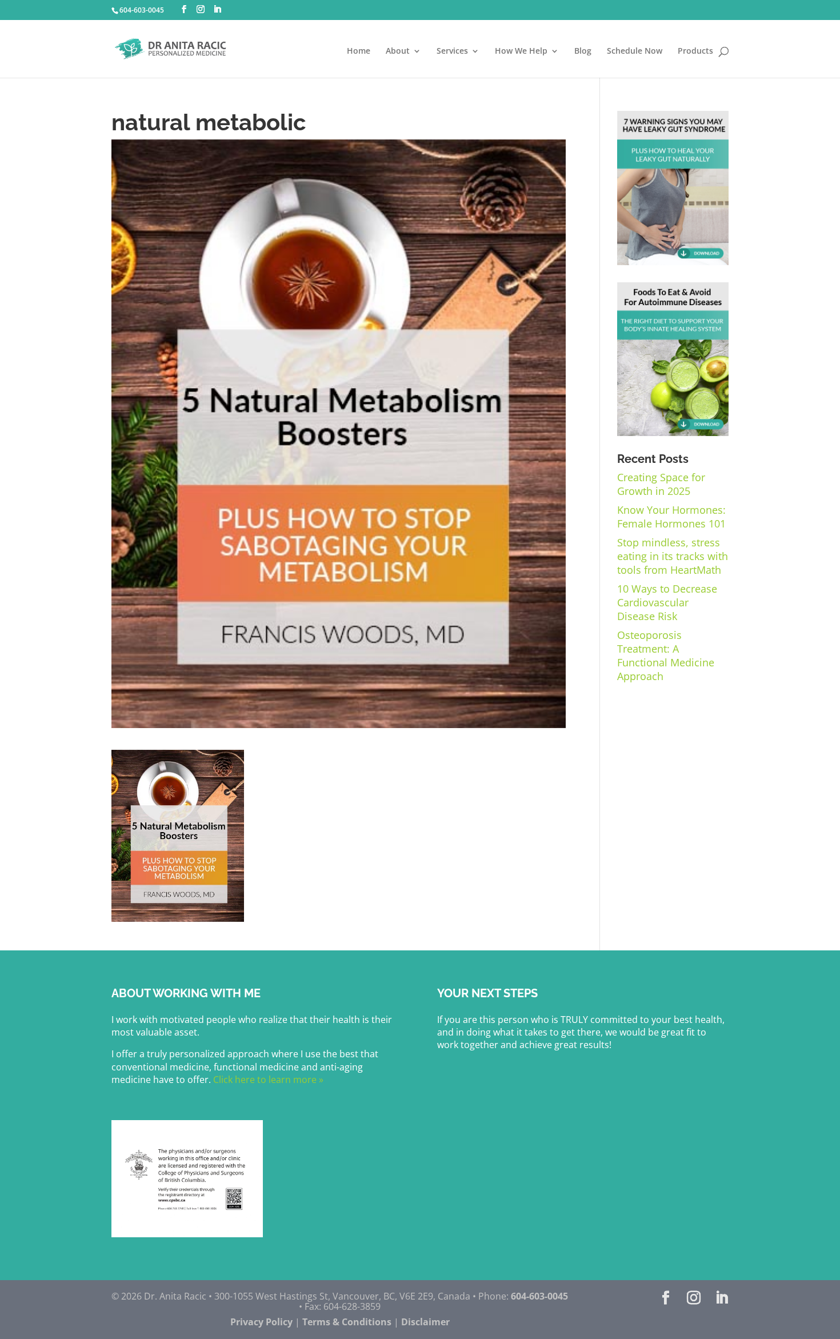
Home (358, 51)
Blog (582, 51)
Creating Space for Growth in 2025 (661, 484)
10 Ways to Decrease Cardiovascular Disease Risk (667, 602)
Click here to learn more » (267, 1079)
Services (452, 51)
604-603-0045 (141, 10)
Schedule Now (634, 51)
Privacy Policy (261, 1322)
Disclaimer (425, 1322)
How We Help (521, 51)
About (398, 51)
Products (695, 51)
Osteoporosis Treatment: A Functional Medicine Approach (665, 655)
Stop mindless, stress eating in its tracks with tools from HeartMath (672, 556)
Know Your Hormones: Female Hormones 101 (671, 516)
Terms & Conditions (346, 1322)
